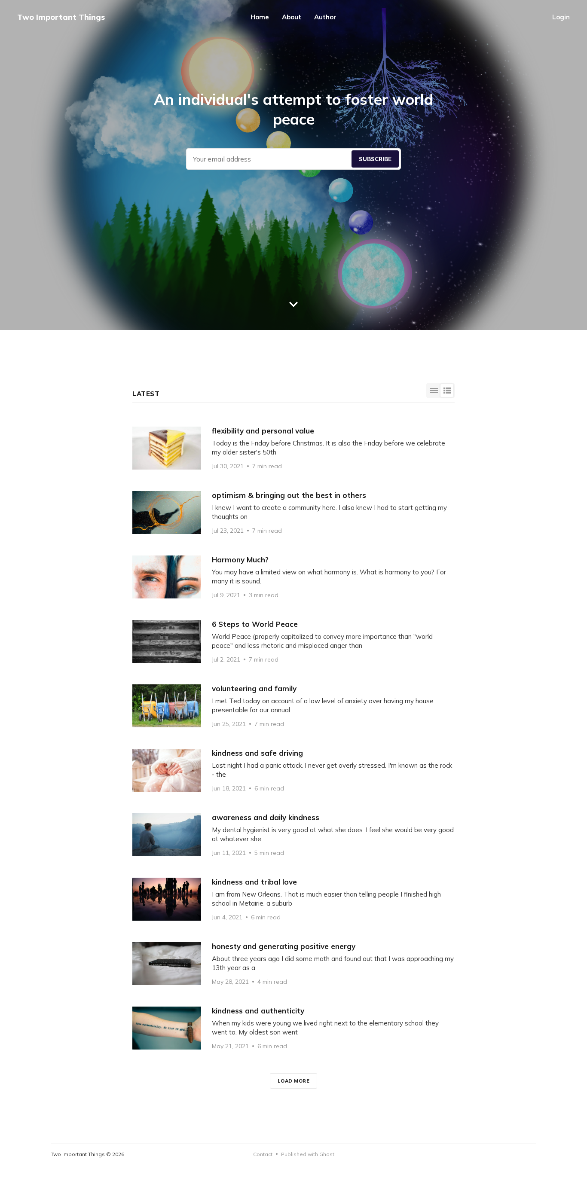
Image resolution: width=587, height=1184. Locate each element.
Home (260, 17)
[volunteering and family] (293, 706)
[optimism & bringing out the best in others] (293, 512)
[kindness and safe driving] (293, 770)
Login (561, 17)
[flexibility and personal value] (293, 448)
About (291, 17)
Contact (262, 1154)
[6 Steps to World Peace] (293, 641)
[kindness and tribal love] (293, 899)
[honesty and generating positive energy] (293, 963)
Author (325, 17)
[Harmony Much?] (293, 577)
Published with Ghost (307, 1154)
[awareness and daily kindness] (293, 835)
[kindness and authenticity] (293, 1028)
